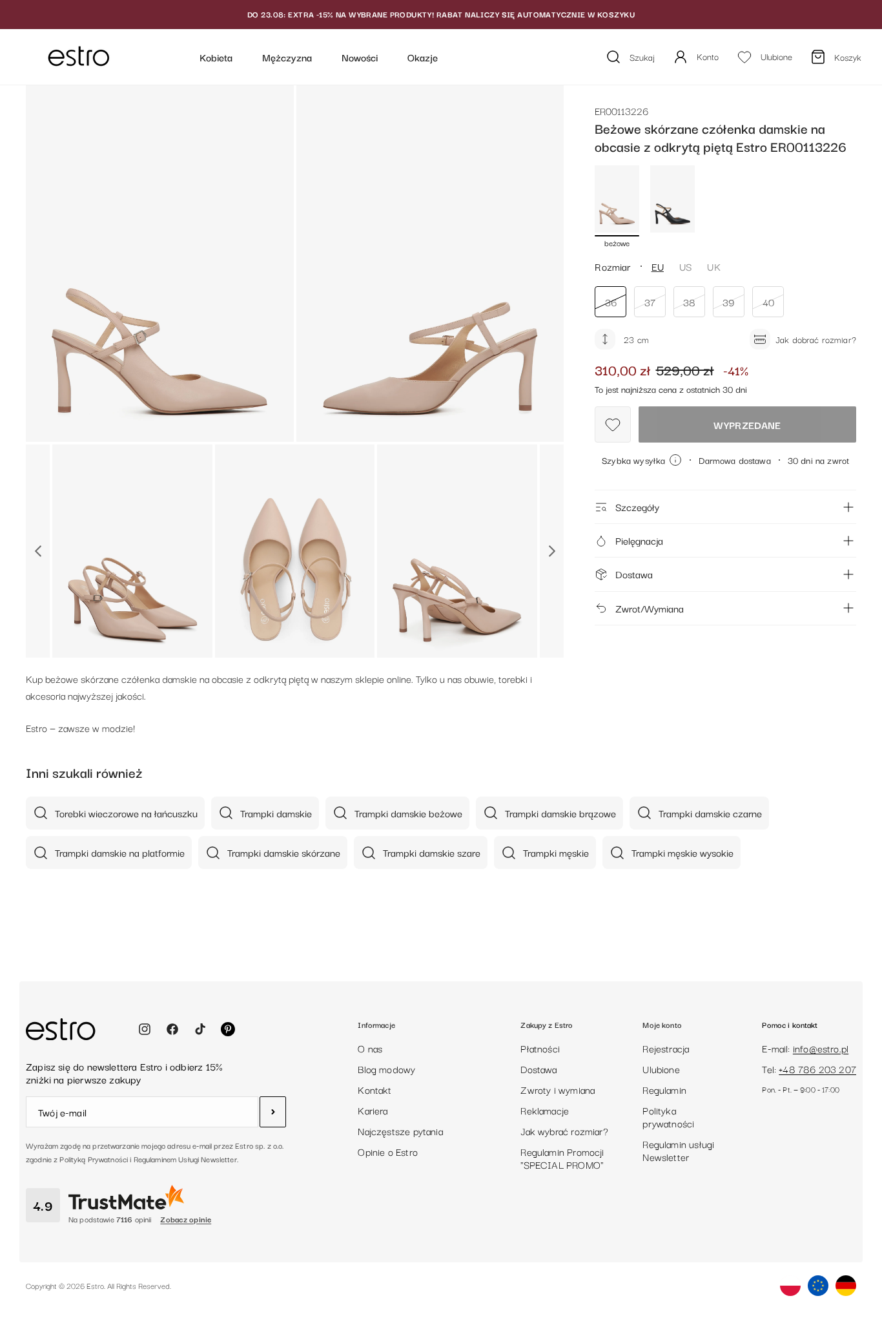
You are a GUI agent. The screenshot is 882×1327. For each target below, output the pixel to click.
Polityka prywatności (668, 1116)
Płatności (540, 1048)
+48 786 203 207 (817, 1068)
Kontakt (374, 1089)
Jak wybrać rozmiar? (564, 1130)
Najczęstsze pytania (400, 1130)
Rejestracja (665, 1048)
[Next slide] (552, 551)
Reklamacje (544, 1110)
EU (657, 266)
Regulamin (664, 1089)
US (685, 266)
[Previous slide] (38, 551)
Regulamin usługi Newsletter (678, 1150)
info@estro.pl (820, 1048)
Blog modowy (386, 1068)
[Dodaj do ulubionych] (613, 424)
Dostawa (634, 573)
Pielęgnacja (639, 540)
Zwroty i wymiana (557, 1089)
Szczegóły (637, 506)
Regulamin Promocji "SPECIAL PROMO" (562, 1158)
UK (713, 266)
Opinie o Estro (388, 1151)
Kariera (372, 1110)
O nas (370, 1048)
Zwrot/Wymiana (649, 608)
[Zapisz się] (273, 1111)
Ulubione (660, 1068)
